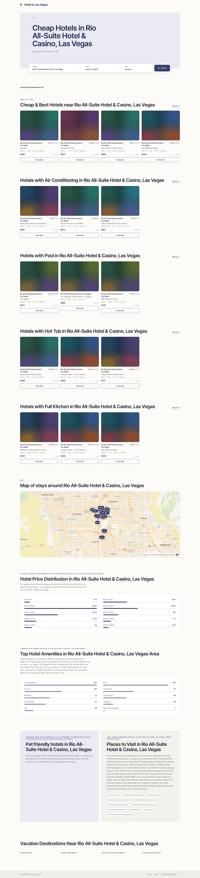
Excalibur (23, 148)
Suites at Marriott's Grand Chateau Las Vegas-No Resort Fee (124, 223)
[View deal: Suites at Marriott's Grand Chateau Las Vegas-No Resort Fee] (120, 201)
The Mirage (24, 299)
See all (176, 106)
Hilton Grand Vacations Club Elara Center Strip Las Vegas (41, 223)
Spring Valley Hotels (68, 853)
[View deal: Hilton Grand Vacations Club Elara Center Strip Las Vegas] (39, 201)
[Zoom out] (177, 497)
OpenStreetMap (170, 555)
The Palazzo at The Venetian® (72, 223)
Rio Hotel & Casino (67, 148)
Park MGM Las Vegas (150, 148)
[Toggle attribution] (177, 554)
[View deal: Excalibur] (39, 125)
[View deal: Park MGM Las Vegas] (161, 125)
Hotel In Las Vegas (36, 4)
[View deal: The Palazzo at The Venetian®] (80, 201)
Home (34, 17)
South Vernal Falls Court (152, 853)
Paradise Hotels (26, 853)
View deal (39, 160)
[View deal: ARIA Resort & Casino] (120, 276)
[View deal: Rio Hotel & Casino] (80, 125)
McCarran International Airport (113, 853)
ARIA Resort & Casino (109, 299)
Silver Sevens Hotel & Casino (112, 148)
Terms (156, 874)
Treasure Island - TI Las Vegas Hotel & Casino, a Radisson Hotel (85, 374)
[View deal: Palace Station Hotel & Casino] (120, 352)
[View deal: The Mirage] (39, 276)
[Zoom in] (177, 494)
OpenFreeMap (143, 555)
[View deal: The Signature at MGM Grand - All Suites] (80, 276)
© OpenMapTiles (153, 555)
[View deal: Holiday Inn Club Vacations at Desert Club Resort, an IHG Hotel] (39, 427)
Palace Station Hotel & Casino (112, 374)
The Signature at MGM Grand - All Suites (76, 297)
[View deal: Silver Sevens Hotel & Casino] (120, 125)
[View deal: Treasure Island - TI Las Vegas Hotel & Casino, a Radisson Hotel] (80, 352)
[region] (100, 524)
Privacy (149, 874)
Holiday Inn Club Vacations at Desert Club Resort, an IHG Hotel (43, 450)
